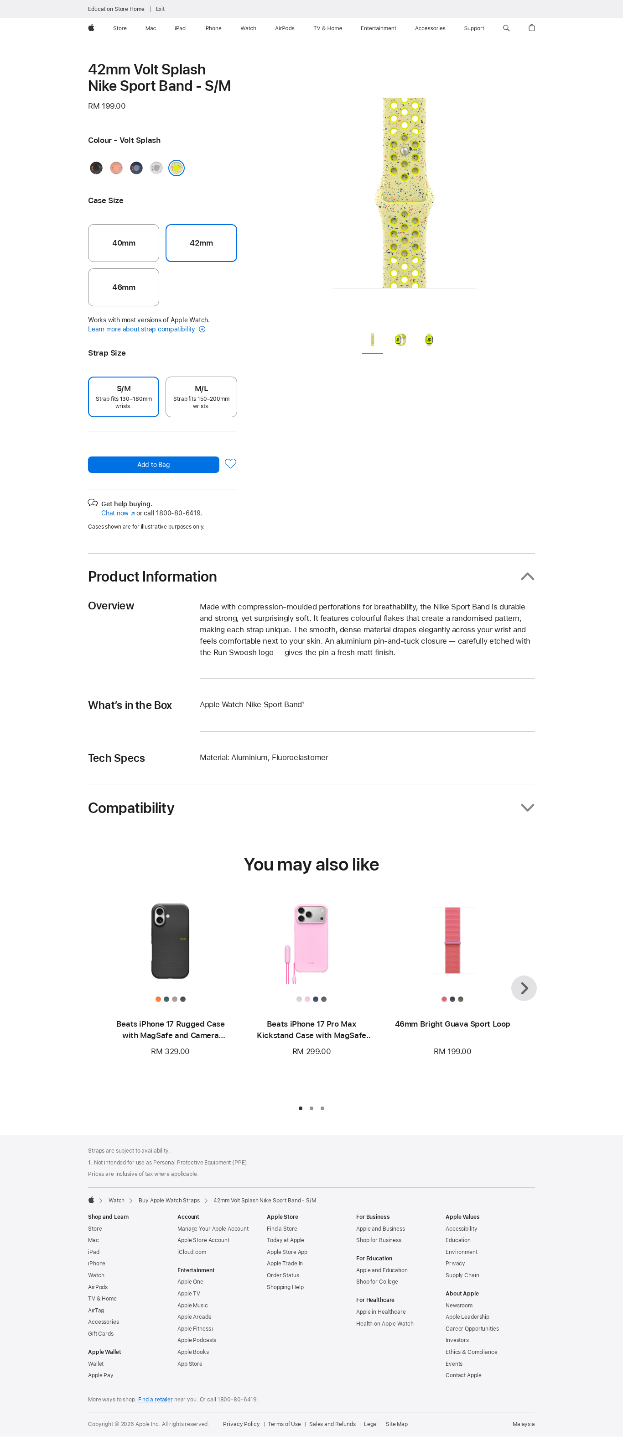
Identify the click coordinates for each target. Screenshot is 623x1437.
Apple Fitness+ (195, 1329)
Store (95, 1229)
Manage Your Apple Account (213, 1229)
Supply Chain (462, 1275)
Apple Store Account (203, 1240)
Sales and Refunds (332, 1424)
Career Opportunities (472, 1329)
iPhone (96, 1263)
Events (454, 1364)
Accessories (103, 1322)
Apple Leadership (467, 1317)
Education (458, 1240)
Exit (160, 9)
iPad (93, 1252)
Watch (117, 1200)
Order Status (283, 1275)
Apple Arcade (194, 1317)
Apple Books (193, 1352)
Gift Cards (101, 1334)
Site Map (397, 1424)
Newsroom (459, 1305)
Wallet (96, 1364)
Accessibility (461, 1229)
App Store (189, 1364)
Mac (93, 1240)
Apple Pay (101, 1375)
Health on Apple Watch (384, 1324)
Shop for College (377, 1282)
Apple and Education (382, 1270)
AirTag (96, 1310)
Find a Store (282, 1229)
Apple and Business (380, 1229)
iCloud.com (191, 1252)
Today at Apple (285, 1240)
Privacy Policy (241, 1424)
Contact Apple (463, 1375)
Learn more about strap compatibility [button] (142, 329)
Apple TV (188, 1293)
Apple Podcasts (196, 1340)
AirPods (98, 1287)
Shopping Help (285, 1287)
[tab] (372, 341)
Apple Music (192, 1305)
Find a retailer (155, 1399)
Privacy (455, 1263)
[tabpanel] (404, 191)
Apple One (190, 1282)
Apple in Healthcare (381, 1312)
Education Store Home (116, 9)
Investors (457, 1340)
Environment (462, 1252)
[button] (506, 28)
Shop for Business (378, 1240)
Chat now (118, 513)
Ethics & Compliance (472, 1352)
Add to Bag (153, 464)
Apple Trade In (285, 1263)
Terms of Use (284, 1424)
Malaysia (524, 1424)
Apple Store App (287, 1252)
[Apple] (91, 1200)
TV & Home (102, 1298)
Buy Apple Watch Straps (169, 1200)
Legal (371, 1424)
